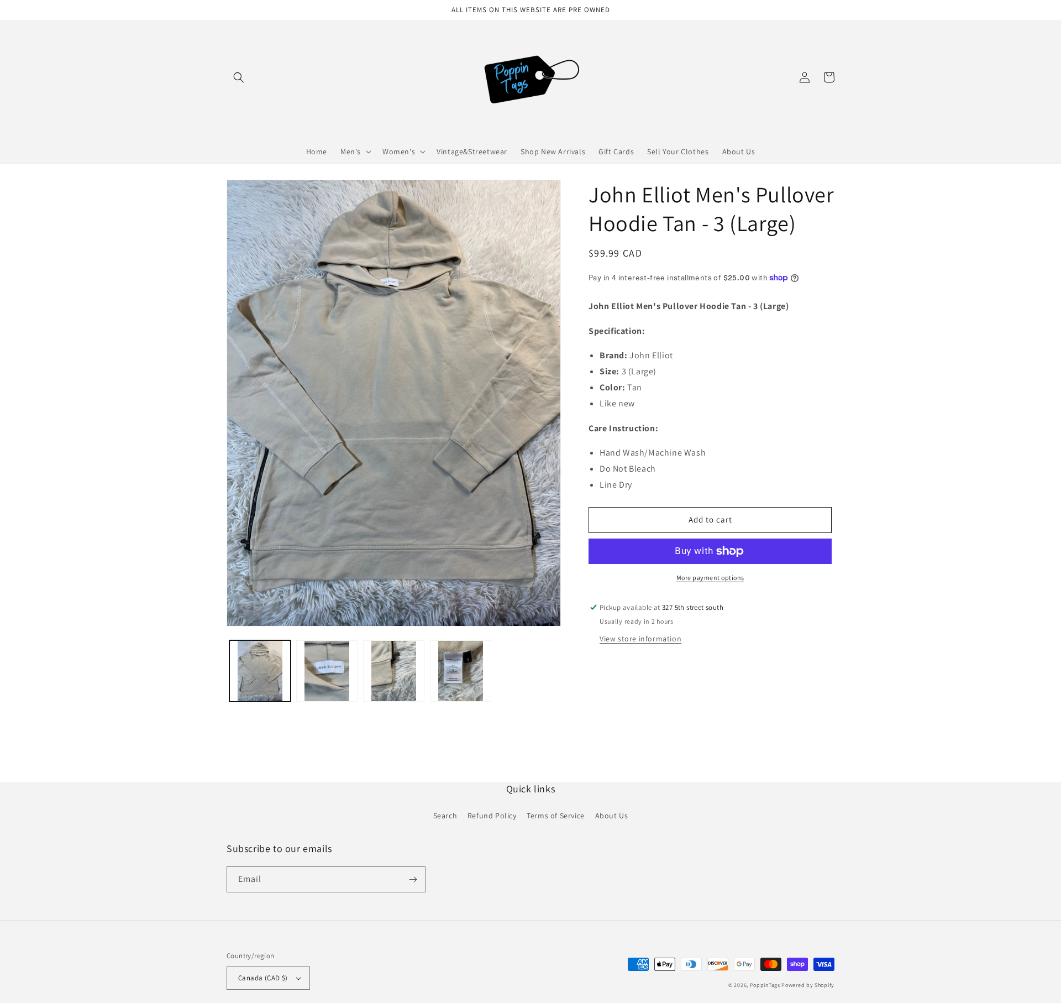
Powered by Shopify (807, 985)
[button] (239, 77)
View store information (640, 639)
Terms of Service (556, 816)
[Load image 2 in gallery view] (327, 671)
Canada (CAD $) (263, 978)
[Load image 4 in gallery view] (460, 671)
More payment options (710, 577)
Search (445, 816)
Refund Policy (492, 816)
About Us (611, 816)
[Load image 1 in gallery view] (260, 671)
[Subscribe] (413, 879)
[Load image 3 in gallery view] (393, 671)
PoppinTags (765, 985)
